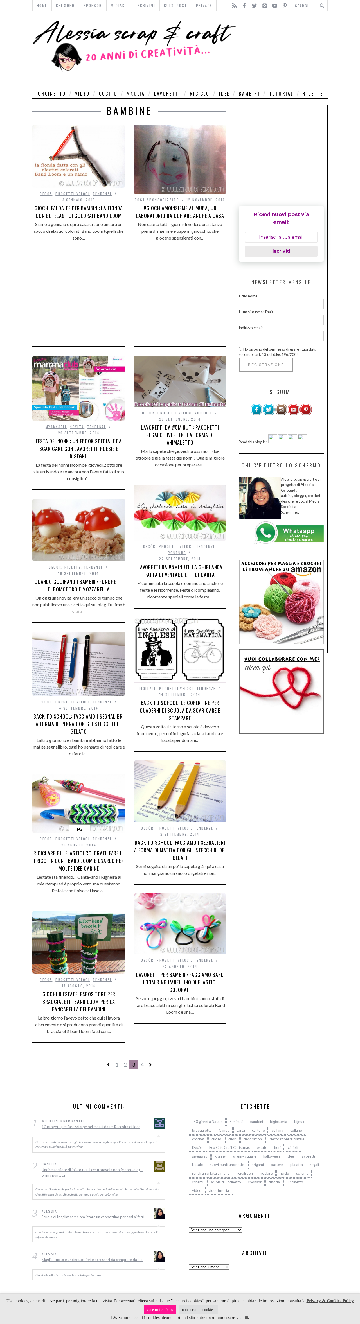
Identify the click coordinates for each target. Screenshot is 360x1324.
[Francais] (302, 442)
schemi (197, 1182)
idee (224, 93)
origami (257, 1164)
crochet (198, 1139)
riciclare (266, 1173)
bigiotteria (278, 1121)
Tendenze (102, 193)
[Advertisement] (283, 50)
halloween (271, 1156)
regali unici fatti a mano (211, 1173)
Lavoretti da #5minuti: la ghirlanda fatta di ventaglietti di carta (180, 570)
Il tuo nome (248, 296)
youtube (203, 412)
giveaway (200, 1156)
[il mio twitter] (269, 414)
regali (314, 1164)
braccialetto (202, 1130)
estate (262, 1147)
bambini (249, 93)
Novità (77, 426)
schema (302, 1173)
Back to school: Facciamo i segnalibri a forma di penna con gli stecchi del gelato (78, 724)
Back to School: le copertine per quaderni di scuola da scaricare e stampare (180, 710)
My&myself (56, 426)
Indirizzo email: (251, 328)
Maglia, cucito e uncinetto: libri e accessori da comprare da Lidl (92, 1259)
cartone (258, 1130)
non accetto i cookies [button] (198, 1309)
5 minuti (236, 1121)
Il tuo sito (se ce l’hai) (256, 311)
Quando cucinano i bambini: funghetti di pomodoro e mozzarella (79, 585)
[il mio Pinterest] (306, 414)
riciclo (200, 93)
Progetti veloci (72, 193)
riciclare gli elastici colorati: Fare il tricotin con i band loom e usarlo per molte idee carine (78, 860)
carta (241, 1130)
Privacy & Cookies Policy (330, 1300)
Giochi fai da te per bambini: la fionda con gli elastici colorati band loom (79, 211)
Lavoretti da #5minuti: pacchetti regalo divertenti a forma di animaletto (180, 435)
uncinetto (52, 93)
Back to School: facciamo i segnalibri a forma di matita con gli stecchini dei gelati (180, 850)
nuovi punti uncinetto (227, 1164)
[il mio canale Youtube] (293, 414)
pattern (277, 1164)
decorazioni (253, 1139)
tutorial (281, 93)
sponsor (255, 1182)
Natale (197, 1164)
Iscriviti (281, 251)
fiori (277, 1147)
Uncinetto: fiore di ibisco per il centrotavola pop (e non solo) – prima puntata (92, 1172)
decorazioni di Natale (287, 1139)
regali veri (245, 1173)
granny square (244, 1156)
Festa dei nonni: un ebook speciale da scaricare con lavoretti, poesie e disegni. (79, 448)
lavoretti (167, 93)
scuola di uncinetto (225, 1182)
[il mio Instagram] (281, 414)
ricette (313, 93)
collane (296, 1130)
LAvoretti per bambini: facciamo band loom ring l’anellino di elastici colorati (180, 982)
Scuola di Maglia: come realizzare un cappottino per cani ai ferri (93, 1217)
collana (277, 1130)
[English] (272, 442)
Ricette (72, 567)
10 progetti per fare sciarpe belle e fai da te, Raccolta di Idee (91, 1126)
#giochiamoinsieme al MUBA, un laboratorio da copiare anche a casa (180, 211)
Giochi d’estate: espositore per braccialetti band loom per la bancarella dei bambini (78, 1001)
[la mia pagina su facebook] (256, 414)
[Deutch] (282, 442)
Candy (224, 1130)
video (82, 93)
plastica (296, 1164)
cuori (232, 1139)
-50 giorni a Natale (207, 1121)
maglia (136, 93)
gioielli (293, 1147)
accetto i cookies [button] (160, 1309)
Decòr (46, 193)
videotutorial (219, 1190)
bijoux (299, 1121)
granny (220, 1156)
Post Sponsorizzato (157, 199)
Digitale (147, 688)
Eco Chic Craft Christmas (229, 1147)
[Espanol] (292, 442)
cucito (108, 93)
